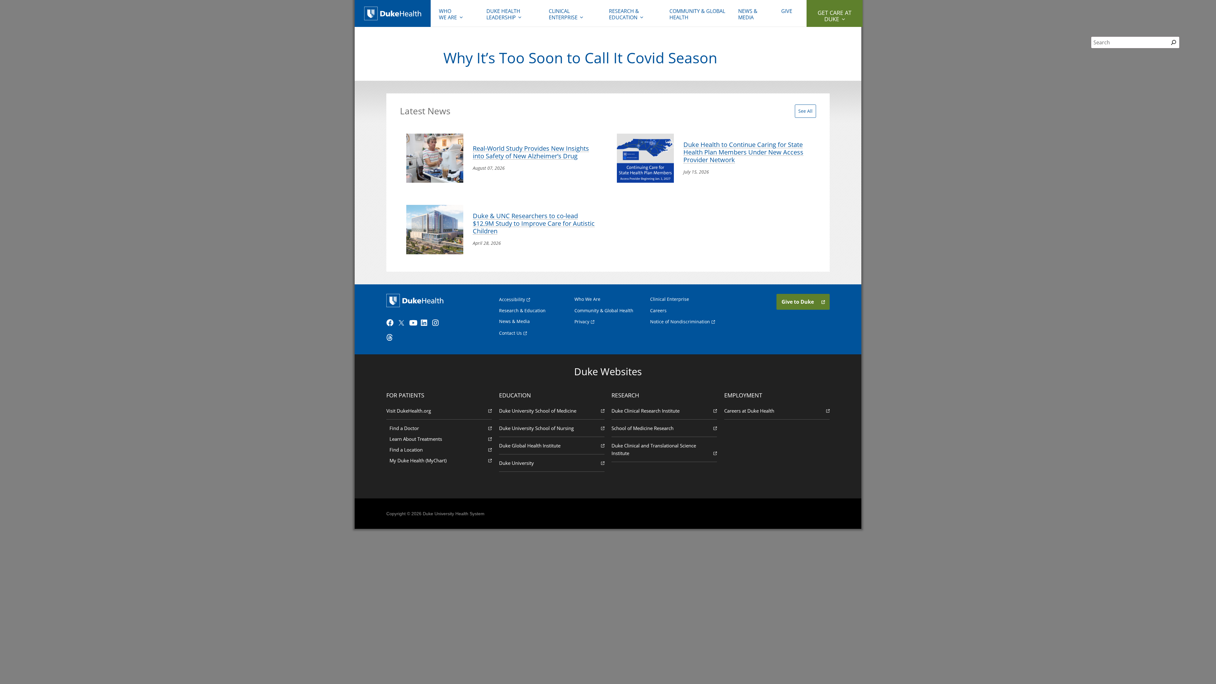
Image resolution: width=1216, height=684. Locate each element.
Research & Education (624, 14)
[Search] (1173, 42)
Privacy (581, 322)
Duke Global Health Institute (529, 445)
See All (805, 111)
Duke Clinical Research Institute (645, 411)
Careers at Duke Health (749, 411)
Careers (658, 310)
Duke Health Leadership (503, 14)
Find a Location (406, 449)
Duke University (516, 463)
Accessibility (512, 299)
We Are (448, 14)
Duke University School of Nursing (536, 428)
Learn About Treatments (416, 439)
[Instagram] (437, 323)
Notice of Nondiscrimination (680, 322)
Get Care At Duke (835, 16)
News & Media (747, 14)
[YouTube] (414, 323)
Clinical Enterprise (563, 14)
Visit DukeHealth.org (408, 411)
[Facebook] (391, 323)
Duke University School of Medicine (537, 411)
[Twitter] (403, 323)
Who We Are (587, 299)
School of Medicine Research (642, 428)
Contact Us (510, 333)
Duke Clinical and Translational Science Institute (653, 449)
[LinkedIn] (426, 323)
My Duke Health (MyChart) (418, 460)
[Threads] (391, 337)
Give (786, 11)
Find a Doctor (404, 428)
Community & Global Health (697, 14)
